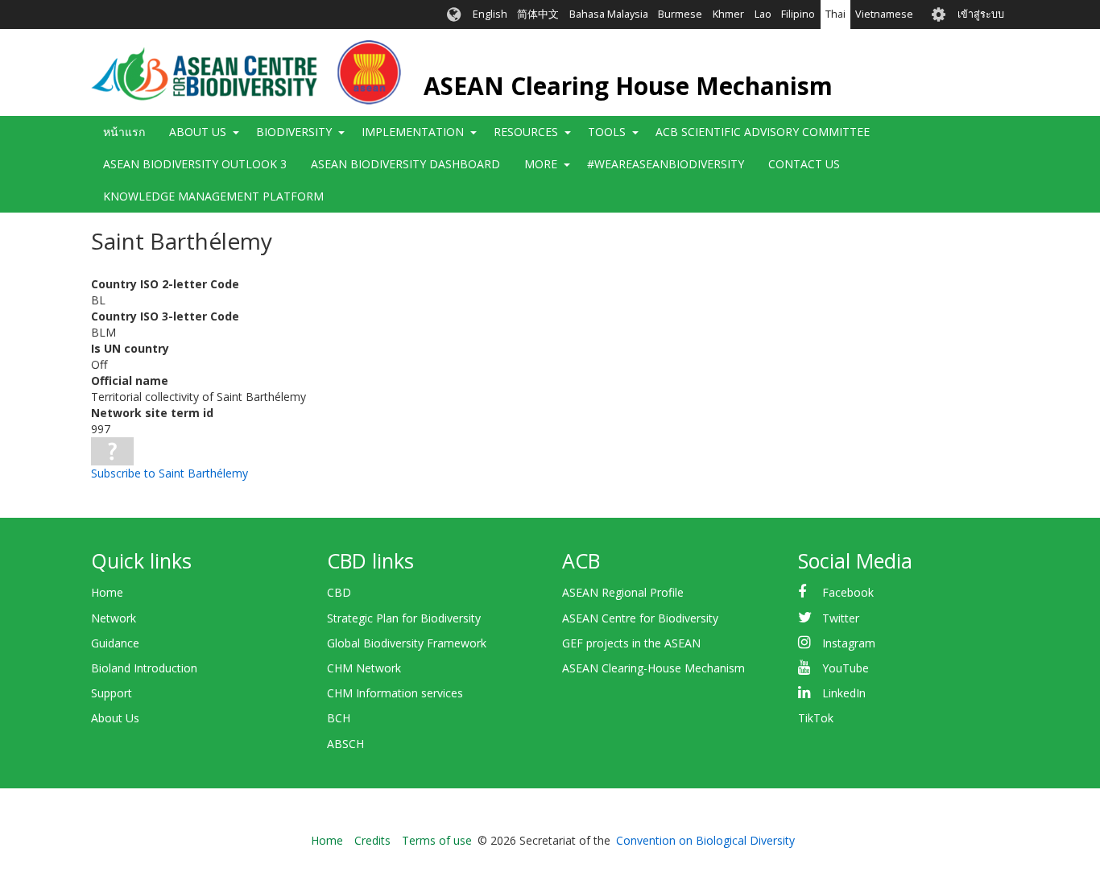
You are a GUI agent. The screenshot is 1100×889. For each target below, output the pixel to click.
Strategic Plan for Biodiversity (404, 618)
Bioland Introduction (144, 668)
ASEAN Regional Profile (623, 592)
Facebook (848, 592)
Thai (835, 14)
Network (113, 618)
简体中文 (538, 14)
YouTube (845, 668)
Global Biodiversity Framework (406, 643)
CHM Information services (395, 693)
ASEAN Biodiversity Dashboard (405, 164)
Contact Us (804, 164)
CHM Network (364, 668)
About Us (115, 718)
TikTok (815, 718)
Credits (372, 840)
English (490, 14)
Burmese (680, 14)
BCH (338, 718)
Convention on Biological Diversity (705, 840)
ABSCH (345, 743)
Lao (763, 14)
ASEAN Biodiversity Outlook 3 (195, 164)
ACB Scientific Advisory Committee (762, 131)
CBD (339, 592)
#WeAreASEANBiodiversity (665, 164)
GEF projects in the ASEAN (631, 643)
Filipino (798, 14)
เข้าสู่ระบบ (980, 14)
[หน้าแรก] (246, 72)
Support (111, 693)
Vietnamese (884, 14)
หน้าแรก (124, 131)
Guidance (115, 643)
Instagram (848, 643)
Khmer (728, 14)
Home (107, 592)
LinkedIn (844, 693)
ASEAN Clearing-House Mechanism (653, 668)
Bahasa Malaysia (608, 14)
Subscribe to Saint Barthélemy (169, 473)
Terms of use (437, 840)
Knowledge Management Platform (213, 196)
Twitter (840, 618)
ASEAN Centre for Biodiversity (640, 618)
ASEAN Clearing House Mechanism (628, 85)
